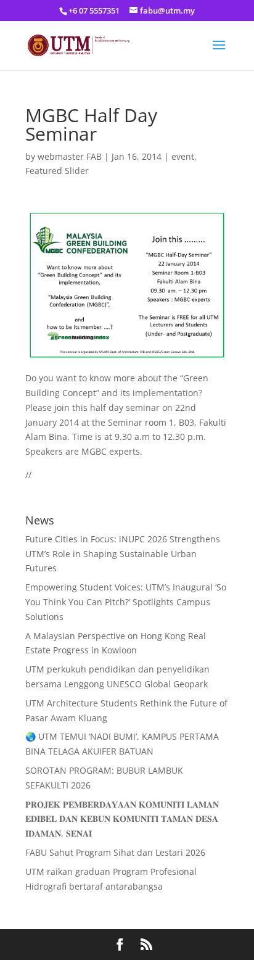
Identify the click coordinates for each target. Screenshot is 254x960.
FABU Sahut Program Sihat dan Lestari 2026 (115, 852)
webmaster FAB (70, 156)
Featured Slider (57, 170)
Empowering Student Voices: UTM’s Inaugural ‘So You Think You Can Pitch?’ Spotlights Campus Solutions (125, 602)
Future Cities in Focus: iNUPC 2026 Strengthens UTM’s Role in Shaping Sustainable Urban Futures (122, 553)
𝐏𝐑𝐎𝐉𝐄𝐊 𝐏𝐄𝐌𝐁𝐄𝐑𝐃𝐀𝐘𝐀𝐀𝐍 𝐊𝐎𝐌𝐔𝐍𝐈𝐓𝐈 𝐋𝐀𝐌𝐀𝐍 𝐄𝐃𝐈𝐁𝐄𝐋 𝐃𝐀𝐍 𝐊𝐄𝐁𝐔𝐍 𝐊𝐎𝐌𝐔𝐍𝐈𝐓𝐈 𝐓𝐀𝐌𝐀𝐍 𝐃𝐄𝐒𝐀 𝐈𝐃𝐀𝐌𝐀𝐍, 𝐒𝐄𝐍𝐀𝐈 (122, 819)
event (182, 156)
